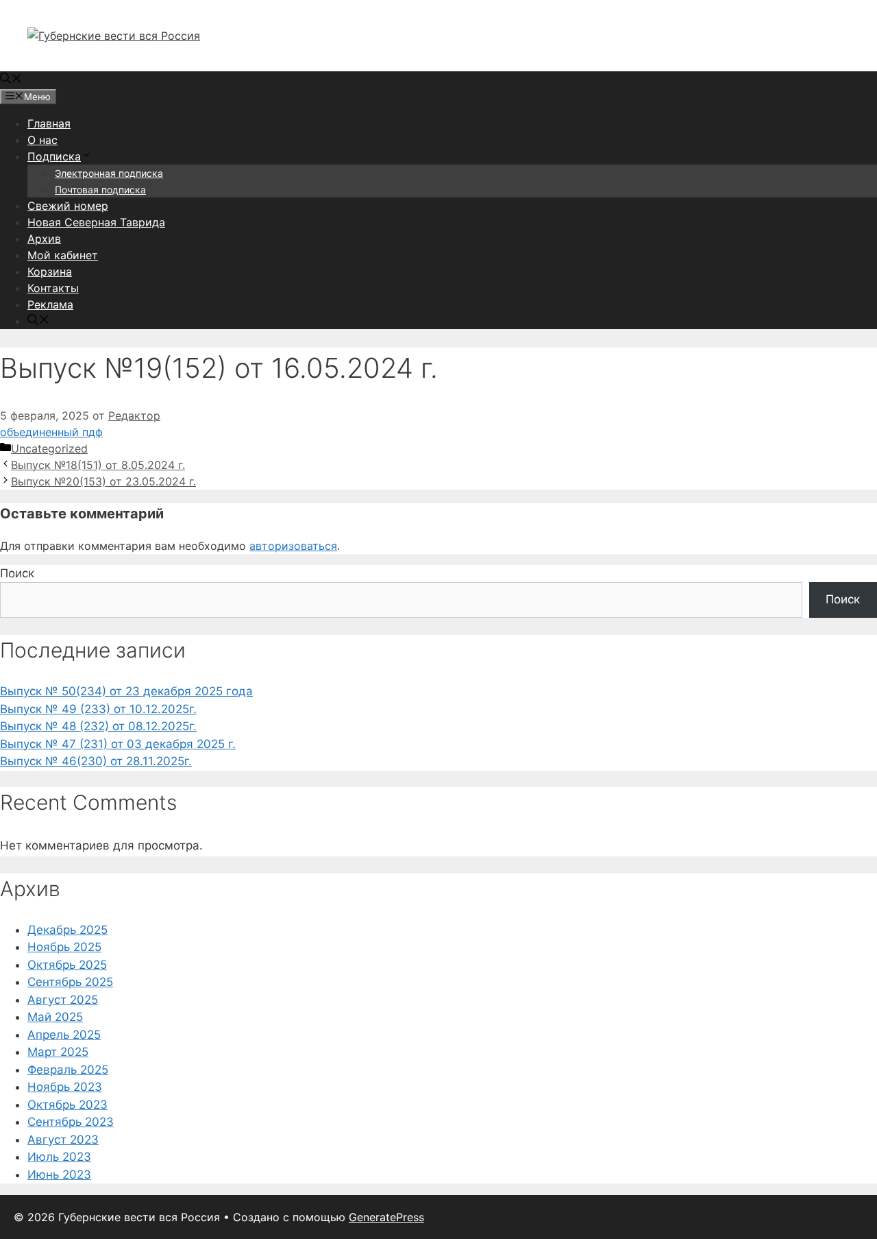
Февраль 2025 (67, 1069)
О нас (42, 140)
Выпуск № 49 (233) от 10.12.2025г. (98, 709)
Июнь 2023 (59, 1174)
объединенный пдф (51, 432)
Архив (44, 238)
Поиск (17, 573)
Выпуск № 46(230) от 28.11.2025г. (96, 761)
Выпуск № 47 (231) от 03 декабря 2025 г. (118, 744)
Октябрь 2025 (67, 965)
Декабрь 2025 (67, 930)
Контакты (53, 288)
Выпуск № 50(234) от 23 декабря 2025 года (126, 691)
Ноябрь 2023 (64, 1087)
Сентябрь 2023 (70, 1122)
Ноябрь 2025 (64, 947)
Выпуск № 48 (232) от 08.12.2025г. (98, 726)
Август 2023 (63, 1139)
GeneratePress (386, 1217)
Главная (49, 123)
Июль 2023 (59, 1157)
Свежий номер (67, 206)
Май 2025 (55, 1017)
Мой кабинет (62, 255)
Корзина (49, 271)
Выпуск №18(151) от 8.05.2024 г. (98, 465)
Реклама (50, 304)
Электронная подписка (109, 173)
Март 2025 (57, 1052)
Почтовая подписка (100, 189)
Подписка (54, 156)
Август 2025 (62, 1000)
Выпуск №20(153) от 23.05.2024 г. (103, 481)
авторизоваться (293, 546)
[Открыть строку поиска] (11, 79)
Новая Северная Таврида (96, 222)
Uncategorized (49, 448)
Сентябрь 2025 (70, 982)
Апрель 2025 (64, 1035)
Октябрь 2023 (67, 1104)
